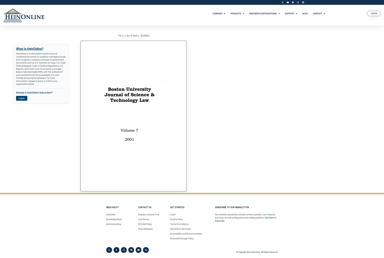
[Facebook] (292, 2)
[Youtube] (138, 250)
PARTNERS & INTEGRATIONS (263, 13)
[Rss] (146, 250)
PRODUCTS (235, 13)
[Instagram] (297, 2)
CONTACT (317, 13)
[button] (374, 13)
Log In (22, 98)
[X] (282, 2)
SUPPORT (289, 13)
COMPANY (217, 13)
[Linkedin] (131, 250)
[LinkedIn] (303, 2)
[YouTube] (287, 2)
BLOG (305, 13)
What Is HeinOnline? (29, 48)
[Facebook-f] (116, 250)
